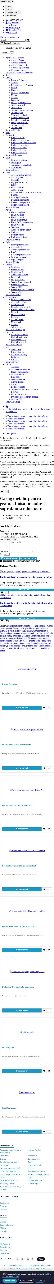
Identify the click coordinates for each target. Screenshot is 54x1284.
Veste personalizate (19, 115)
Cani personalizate (19, 160)
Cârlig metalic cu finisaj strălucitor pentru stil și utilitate (25, 637)
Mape (13, 384)
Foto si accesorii (18, 314)
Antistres (15, 367)
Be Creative (32, 1155)
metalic (3, 646)
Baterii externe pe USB (21, 307)
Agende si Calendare (15, 58)
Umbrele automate (19, 337)
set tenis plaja (8, 1047)
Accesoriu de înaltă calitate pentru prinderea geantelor (26, 634)
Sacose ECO (16, 287)
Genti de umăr (17, 272)
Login (13, 25)
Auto (8, 132)
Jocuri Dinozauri (28, 1268)
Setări (40, 1281)
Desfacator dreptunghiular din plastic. (18, 987)
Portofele (15, 357)
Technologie (11, 297)
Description (11, 433)
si (28, 648)
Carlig (41, 646)
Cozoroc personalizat (20, 250)
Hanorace (15, 90)
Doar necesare (26, 1281)
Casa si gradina (17, 177)
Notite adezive (17, 374)
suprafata (34, 648)
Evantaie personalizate (21, 255)
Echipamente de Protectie (22, 85)
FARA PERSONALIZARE (15, 534)
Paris (23, 646)
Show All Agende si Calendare (19, 72)
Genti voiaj (16, 349)
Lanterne (15, 317)
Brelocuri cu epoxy (19, 145)
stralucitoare (44, 648)
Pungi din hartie (18, 279)
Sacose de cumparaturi (21, 282)
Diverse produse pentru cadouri (24, 397)
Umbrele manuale (19, 342)
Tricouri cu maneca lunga (22, 110)
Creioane (15, 232)
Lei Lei (9, 9)
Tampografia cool (35, 1180)
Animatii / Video (34, 1150)
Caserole (15, 180)
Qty (1, 554)
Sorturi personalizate (20, 205)
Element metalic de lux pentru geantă (16, 631)
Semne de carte (17, 382)
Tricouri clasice (17, 125)
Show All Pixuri (13, 240)
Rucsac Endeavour (10, 684)
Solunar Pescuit (15, 1268)
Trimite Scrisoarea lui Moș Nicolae (10, 1187)
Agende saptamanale (20, 67)
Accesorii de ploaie (19, 334)
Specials (3, 1231)
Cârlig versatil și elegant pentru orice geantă (32, 641)
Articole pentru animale (21, 175)
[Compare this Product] (7, 491)
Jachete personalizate (20, 92)
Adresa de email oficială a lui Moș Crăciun (11, 1151)
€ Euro (9, 7)
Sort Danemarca (9, 1108)
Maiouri (14, 95)
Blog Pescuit (40, 1268)
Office (8, 364)
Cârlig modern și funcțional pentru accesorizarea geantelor (24, 632)
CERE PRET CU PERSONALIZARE (20, 537)
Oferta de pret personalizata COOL (11, 1175)
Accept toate (10, 1281)
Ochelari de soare (18, 257)
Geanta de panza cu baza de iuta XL (17, 805)
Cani (8, 157)
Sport (8, 75)
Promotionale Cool (11, 1265)
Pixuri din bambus (19, 220)
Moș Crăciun (45, 1265)
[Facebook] (18, 1259)
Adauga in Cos (10, 558)
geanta (17, 646)
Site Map (3, 1209)
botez (2, 651)
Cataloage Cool (34, 1159)
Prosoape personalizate (21, 102)
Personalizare (6, 531)
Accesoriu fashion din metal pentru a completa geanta (23, 643)
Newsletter (4, 1253)
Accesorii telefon (18, 302)
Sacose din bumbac (19, 284)
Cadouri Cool (24, 1265)
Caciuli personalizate (20, 120)
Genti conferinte (18, 379)
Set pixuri (15, 227)
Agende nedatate (18, 63)
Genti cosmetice (18, 267)
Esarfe (14, 252)
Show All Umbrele (14, 344)
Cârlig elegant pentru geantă (17, 626)
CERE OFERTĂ (29, 558)
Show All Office (13, 402)
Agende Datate (17, 60)
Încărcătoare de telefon (21, 299)
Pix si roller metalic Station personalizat (19, 866)
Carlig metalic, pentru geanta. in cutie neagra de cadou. (26, 577)
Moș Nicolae (35, 1265)
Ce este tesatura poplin (9, 1162)
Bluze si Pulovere (18, 80)
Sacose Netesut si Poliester (22, 289)
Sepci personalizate (19, 122)
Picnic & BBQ (17, 187)
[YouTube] (28, 1259)
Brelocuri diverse (18, 150)
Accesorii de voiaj (19, 354)
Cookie (30, 1162)
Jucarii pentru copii (19, 197)
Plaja (8, 242)
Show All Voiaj (12, 362)
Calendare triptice (18, 70)
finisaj (16, 648)
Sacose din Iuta (17, 269)
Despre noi (4, 1165)
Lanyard (14, 392)
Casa (8, 172)
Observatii (4, 551)
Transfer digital (34, 1183)
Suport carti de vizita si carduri (24, 389)
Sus (41, 1259)
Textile (8, 77)
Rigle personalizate (19, 237)
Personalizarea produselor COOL (38, 1175)
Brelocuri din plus (19, 147)
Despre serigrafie (35, 1165)
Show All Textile (13, 130)
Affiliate (3, 1228)
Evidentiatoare (17, 235)
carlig (50, 643)
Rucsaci (14, 359)
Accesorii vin (17, 190)
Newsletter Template (36, 1171)
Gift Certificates (6, 1225)
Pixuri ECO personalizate (22, 222)
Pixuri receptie (17, 225)
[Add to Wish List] (2, 491)
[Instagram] (23, 1259)
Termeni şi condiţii (7, 1183)
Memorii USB (17, 319)
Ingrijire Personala (19, 182)
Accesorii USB (17, 304)
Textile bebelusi (18, 105)
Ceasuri (14, 312)
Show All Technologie (15, 329)
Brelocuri (10, 135)
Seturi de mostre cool (9, 1180)
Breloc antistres (18, 137)
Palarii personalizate (20, 245)
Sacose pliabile (17, 292)
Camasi (14, 82)
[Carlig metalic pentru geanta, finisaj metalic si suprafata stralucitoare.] (30, 419)
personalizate (32, 646)
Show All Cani (12, 170)
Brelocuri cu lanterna (20, 140)
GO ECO (31, 1168)
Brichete (14, 195)
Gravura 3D (16, 399)
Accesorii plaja (17, 247)
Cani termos (16, 167)
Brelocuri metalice (19, 152)
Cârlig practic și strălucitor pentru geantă (30, 628)
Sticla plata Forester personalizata (16, 745)
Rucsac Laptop (17, 352)
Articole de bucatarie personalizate (26, 192)
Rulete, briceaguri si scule (22, 202)
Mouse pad (16, 322)
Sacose (9, 264)
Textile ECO (16, 107)
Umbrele (9, 332)
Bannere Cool (5, 1155)
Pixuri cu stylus (18, 217)
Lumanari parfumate (20, 200)
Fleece (14, 87)
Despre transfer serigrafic (10, 1168)
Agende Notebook (19, 65)
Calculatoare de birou (20, 369)
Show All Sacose (13, 294)
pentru (10, 646)
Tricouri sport (17, 112)
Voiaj (8, 347)
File (1, 539)
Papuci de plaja (17, 259)
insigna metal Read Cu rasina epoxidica (18, 926)
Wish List (3, 1250)
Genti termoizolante (19, 274)
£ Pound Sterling (13, 12)
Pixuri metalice (17, 215)
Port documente (18, 387)
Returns (3, 1206)
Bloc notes (15, 377)
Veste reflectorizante (20, 117)
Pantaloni (15, 100)
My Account (5, 1244)
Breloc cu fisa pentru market (23, 142)
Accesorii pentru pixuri (21, 230)
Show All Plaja (12, 262)
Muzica (14, 324)
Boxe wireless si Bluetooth (22, 309)
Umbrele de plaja (18, 339)
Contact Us (4, 1203)
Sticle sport (16, 162)
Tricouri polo (16, 127)
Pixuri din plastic (18, 212)
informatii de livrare (8, 1171)
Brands (3, 1159)
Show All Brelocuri (14, 155)
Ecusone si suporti (19, 394)
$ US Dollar (11, 15)
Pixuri (8, 210)
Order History (5, 1247)
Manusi (14, 97)
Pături (13, 185)
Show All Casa (12, 207)
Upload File (11, 539)
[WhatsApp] (33, 1259)
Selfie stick (16, 327)
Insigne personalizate (20, 372)
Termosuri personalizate (21, 165)
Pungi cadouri (17, 277)
